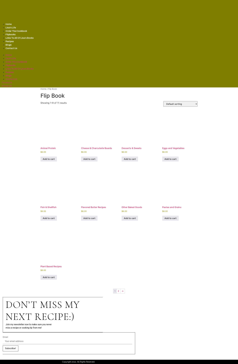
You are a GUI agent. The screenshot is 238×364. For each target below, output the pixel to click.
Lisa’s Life (11, 27)
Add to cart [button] (49, 159)
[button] (77, 51)
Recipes (10, 41)
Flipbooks (11, 34)
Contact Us (11, 48)
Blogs (9, 45)
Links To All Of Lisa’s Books (20, 38)
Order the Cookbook (16, 31)
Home (9, 24)
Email (5, 337)
